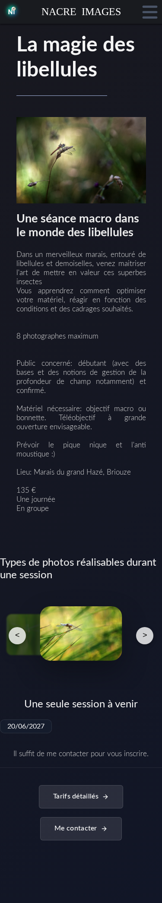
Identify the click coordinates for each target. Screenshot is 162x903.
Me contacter (75, 828)
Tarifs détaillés (75, 796)
